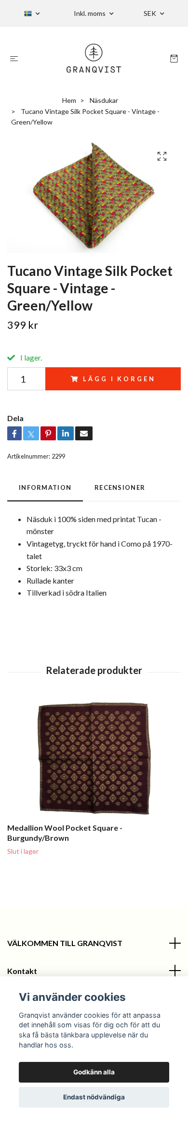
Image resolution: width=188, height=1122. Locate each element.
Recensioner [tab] (119, 487)
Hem (69, 100)
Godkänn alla (94, 1072)
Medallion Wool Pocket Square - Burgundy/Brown (64, 832)
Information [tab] (45, 487)
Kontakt (22, 970)
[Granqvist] (94, 58)
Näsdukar (104, 100)
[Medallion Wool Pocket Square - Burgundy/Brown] (94, 759)
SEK (151, 13)
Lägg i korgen (119, 379)
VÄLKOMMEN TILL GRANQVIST (64, 942)
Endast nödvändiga (94, 1097)
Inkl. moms (90, 13)
